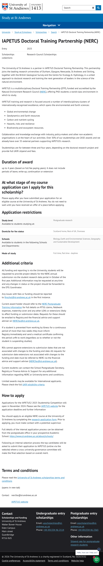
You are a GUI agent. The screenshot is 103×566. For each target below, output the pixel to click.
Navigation (50, 25)
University (6, 32)
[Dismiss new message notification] (98, 549)
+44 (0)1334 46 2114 (53, 529)
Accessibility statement (34, 560)
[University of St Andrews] (22, 7)
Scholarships (41, 32)
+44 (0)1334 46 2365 (88, 529)
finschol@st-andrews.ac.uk (18, 297)
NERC (43, 91)
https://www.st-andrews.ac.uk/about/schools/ (31, 436)
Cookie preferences (11, 560)
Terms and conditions (58, 560)
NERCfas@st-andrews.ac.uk (26, 320)
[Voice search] (93, 7)
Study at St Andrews (16, 18)
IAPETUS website (49, 406)
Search (54, 32)
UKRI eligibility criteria (33, 384)
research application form (44, 419)
